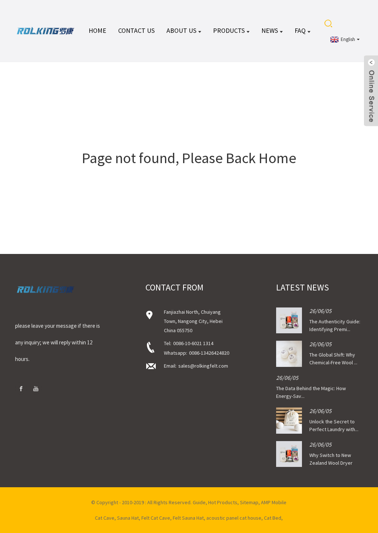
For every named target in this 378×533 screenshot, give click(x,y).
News (269, 30)
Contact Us (136, 30)
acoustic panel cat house (233, 518)
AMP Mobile (273, 502)
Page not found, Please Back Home (189, 158)
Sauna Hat (128, 518)
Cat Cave (104, 518)
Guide (199, 502)
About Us (181, 30)
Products (229, 30)
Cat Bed (272, 518)
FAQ (300, 30)
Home (97, 30)
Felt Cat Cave (155, 518)
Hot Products (222, 502)
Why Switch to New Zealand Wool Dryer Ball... (331, 463)
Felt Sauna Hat (188, 518)
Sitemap (249, 502)
